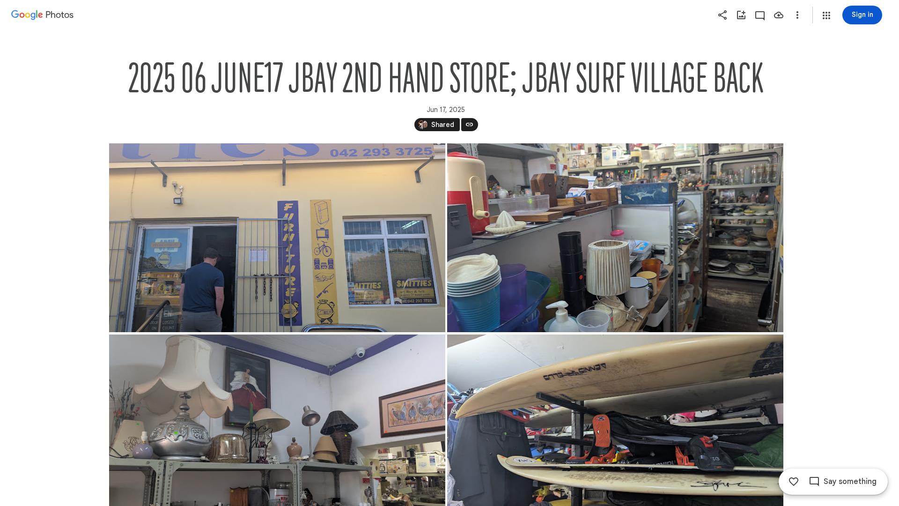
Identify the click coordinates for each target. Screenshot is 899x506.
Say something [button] (850, 481)
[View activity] (760, 15)
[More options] (797, 15)
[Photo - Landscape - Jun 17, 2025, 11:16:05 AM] (277, 237)
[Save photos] (778, 15)
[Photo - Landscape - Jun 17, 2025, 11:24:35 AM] (615, 237)
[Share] (722, 15)
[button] (826, 15)
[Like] (793, 481)
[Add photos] (741, 15)
